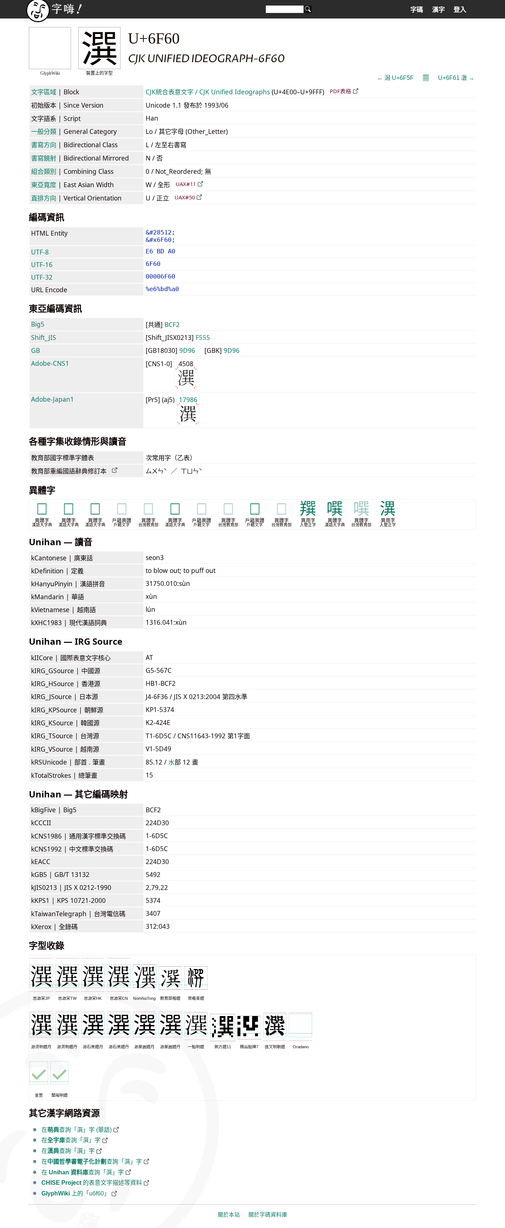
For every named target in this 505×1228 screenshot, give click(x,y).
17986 (188, 399)
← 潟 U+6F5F (395, 78)
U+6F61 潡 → (456, 78)
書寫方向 (43, 144)
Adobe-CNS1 (50, 363)
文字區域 (43, 91)
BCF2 (172, 324)
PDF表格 (340, 91)
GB (35, 350)
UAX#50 (184, 197)
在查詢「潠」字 (71, 1140)
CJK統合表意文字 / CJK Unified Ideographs (208, 91)
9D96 (187, 350)
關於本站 (229, 1215)
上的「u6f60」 (75, 1193)
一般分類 (43, 131)
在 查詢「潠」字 (82, 1172)
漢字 (438, 9)
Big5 (37, 324)
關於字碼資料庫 (267, 1215)
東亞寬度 (43, 184)
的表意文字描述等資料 (91, 1183)
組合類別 (43, 171)
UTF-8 (40, 251)
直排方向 (43, 197)
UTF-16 (41, 264)
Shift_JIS (43, 337)
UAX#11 (186, 184)
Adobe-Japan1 (52, 399)
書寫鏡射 (43, 158)
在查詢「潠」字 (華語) (76, 1130)
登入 (460, 9)
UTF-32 (41, 277)
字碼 (416, 9)
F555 (203, 337)
